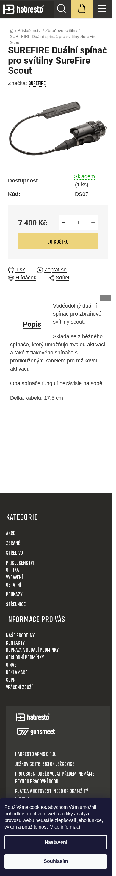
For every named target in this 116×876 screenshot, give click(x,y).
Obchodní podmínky (25, 657)
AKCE (10, 533)
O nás (11, 664)
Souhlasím (56, 861)
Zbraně (13, 543)
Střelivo (14, 552)
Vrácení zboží (19, 687)
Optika (12, 569)
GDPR (10, 679)
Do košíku (58, 241)
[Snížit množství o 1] (63, 222)
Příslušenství (20, 562)
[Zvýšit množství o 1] (93, 222)
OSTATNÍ (13, 584)
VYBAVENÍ (14, 577)
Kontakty (15, 642)
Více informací (65, 826)
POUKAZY (14, 594)
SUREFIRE (37, 83)
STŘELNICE (16, 604)
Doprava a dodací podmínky (32, 649)
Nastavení (56, 842)
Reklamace (16, 672)
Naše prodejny (20, 635)
